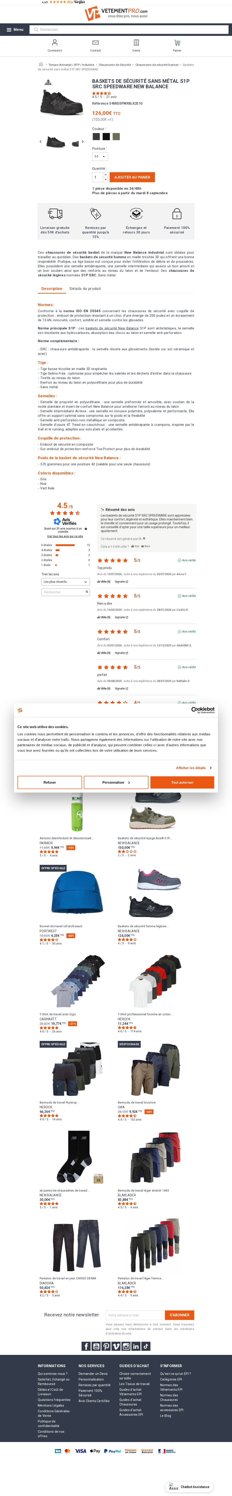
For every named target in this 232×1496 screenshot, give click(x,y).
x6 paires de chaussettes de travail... (64, 1190)
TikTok (146, 1346)
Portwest (48, 931)
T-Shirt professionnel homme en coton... (145, 1014)
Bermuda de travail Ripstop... (59, 1102)
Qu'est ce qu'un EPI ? (175, 1374)
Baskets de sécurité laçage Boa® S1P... (145, 838)
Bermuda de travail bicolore (137, 1102)
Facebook (86, 1346)
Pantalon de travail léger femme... (140, 1278)
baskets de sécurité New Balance (112, 328)
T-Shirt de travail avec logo (58, 1014)
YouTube (96, 1346)
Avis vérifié (189, 560)
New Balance (129, 843)
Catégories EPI (171, 1379)
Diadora (47, 1283)
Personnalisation (91, 1379)
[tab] (85, 289)
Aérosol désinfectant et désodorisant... (67, 838)
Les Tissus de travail (134, 1384)
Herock (124, 1019)
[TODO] (144, 538)
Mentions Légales (51, 1405)
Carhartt (48, 1019)
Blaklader (127, 1195)
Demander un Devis (93, 1374)
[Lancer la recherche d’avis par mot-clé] (87, 592)
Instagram (126, 1346)
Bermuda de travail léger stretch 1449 (143, 1190)
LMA (121, 1107)
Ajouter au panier (132, 177)
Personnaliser (113, 782)
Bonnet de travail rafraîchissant (61, 926)
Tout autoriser (182, 782)
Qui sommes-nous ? (53, 1374)
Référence (100, 103)
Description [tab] (51, 289)
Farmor (46, 843)
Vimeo (116, 1346)
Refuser (50, 782)
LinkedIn (136, 1346)
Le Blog (165, 1416)
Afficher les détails (191, 768)
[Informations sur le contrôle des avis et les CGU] (86, 529)
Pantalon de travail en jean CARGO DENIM (68, 1278)
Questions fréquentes (54, 1400)
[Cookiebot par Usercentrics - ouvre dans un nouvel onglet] (195, 710)
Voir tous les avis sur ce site (65, 536)
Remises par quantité (95, 1385)
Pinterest (106, 1346)
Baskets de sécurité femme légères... (143, 926)
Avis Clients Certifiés (94, 1401)
